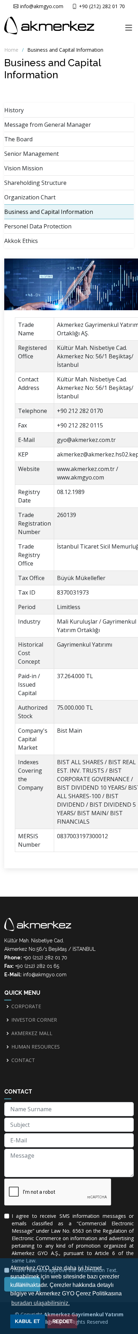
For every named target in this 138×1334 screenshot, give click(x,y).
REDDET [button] (62, 1321)
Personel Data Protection (37, 226)
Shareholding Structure (35, 183)
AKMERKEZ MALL (31, 1033)
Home (11, 49)
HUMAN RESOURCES (35, 1046)
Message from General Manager (47, 125)
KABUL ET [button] (27, 1321)
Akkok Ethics (21, 241)
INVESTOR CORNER (34, 1019)
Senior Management (31, 154)
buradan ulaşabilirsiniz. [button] (40, 1303)
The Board (18, 139)
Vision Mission (23, 168)
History (14, 110)
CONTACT (23, 1060)
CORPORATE (26, 1006)
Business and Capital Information (48, 212)
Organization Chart (30, 197)
